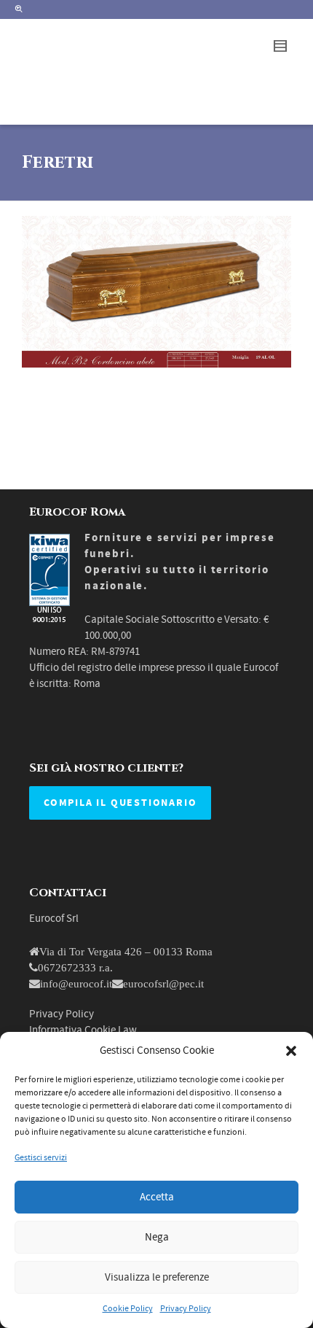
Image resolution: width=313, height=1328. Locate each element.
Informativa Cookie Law (83, 1030)
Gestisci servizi (41, 1157)
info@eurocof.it (76, 983)
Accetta (157, 1197)
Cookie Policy (128, 1308)
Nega (157, 1237)
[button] (291, 1051)
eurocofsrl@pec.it (163, 983)
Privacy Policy (185, 1308)
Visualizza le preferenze (157, 1277)
